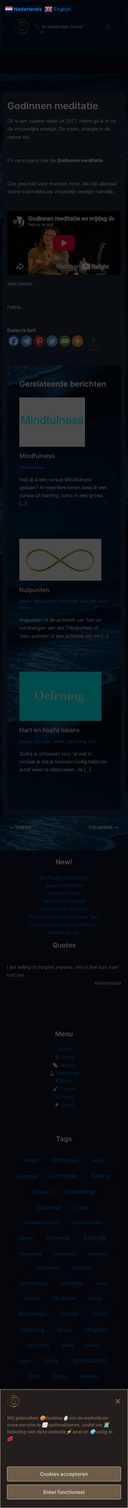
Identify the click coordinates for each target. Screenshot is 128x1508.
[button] (118, 1401)
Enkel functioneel (64, 1492)
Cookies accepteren (64, 1474)
